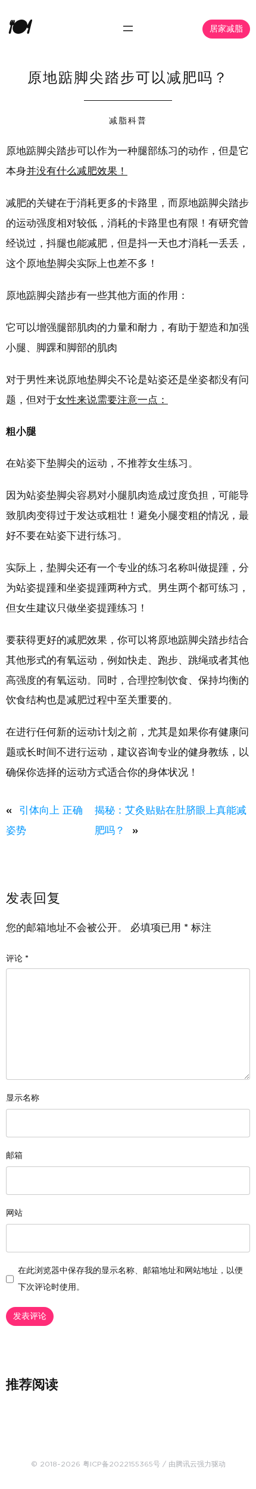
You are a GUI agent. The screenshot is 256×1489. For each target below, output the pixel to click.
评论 (17, 959)
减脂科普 (128, 121)
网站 (14, 1213)
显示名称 (22, 1098)
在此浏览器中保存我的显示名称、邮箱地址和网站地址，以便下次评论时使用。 (130, 1279)
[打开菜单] (128, 28)
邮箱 (14, 1156)
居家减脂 (226, 29)
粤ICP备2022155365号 (121, 1464)
